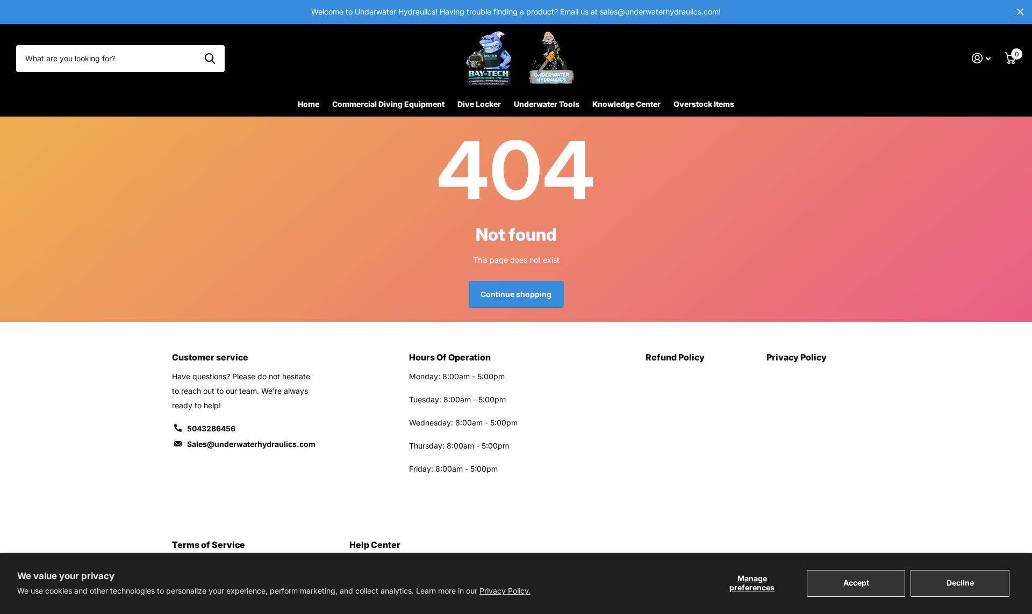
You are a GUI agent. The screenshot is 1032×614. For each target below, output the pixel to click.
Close (1020, 12)
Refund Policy (675, 357)
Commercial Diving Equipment (388, 104)
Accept (856, 582)
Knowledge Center (626, 104)
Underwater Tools (546, 104)
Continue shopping (516, 294)
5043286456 (211, 428)
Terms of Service (208, 544)
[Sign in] (981, 58)
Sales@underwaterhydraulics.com (251, 444)
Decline (960, 582)
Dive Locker (479, 104)
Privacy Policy (796, 357)
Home (308, 104)
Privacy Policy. (505, 590)
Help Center (374, 544)
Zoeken (210, 58)
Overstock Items (703, 104)
